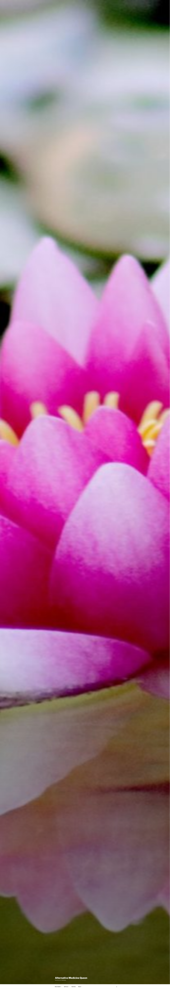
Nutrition (74, 986)
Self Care (66, 986)
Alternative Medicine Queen (71, 977)
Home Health (58, 986)
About (79, 986)
